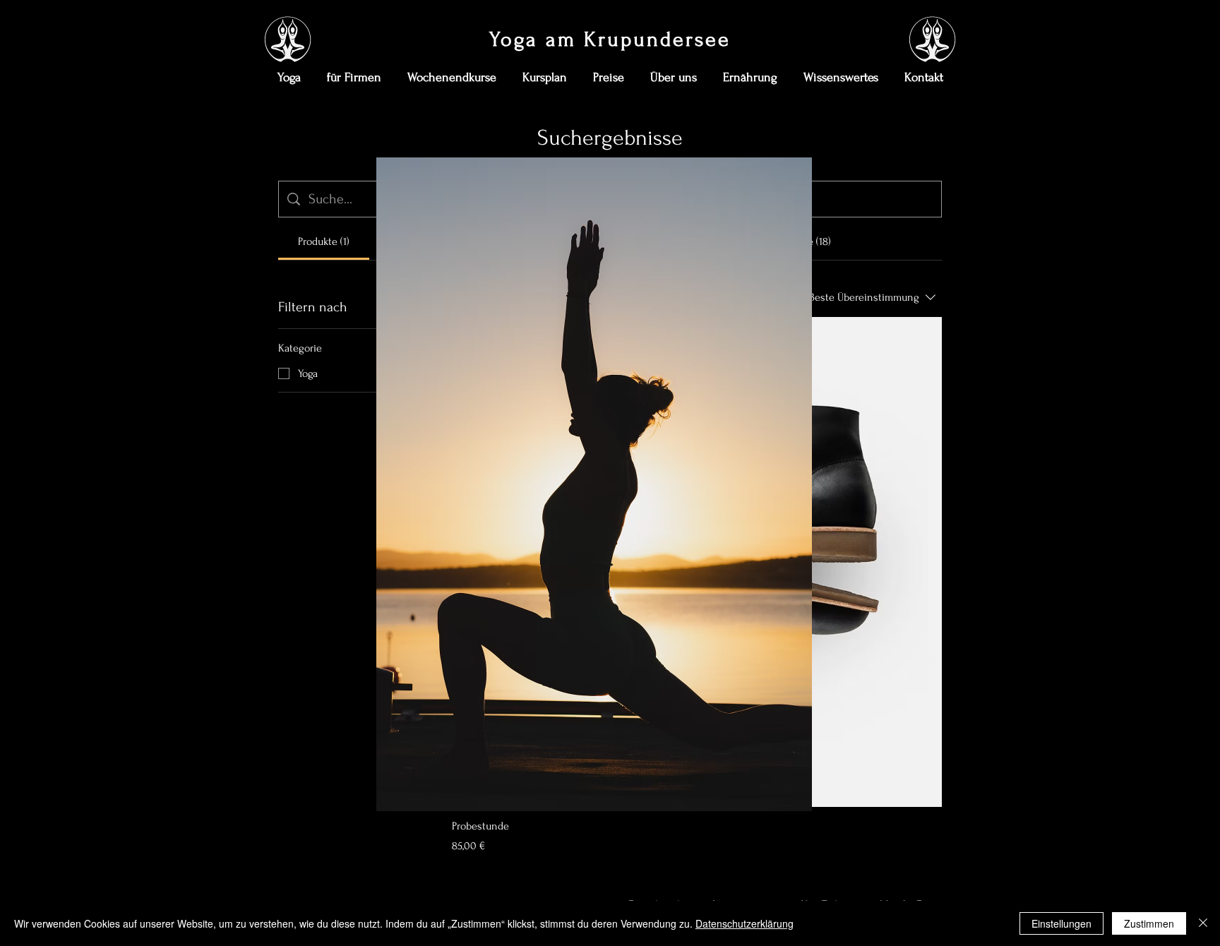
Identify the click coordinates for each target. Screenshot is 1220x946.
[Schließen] (1203, 923)
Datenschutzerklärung (744, 923)
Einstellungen (1061, 923)
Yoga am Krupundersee (610, 39)
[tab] (323, 241)
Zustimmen (1149, 923)
